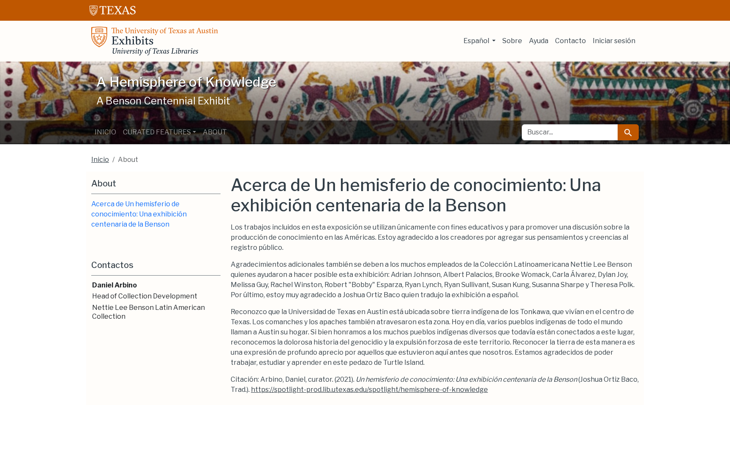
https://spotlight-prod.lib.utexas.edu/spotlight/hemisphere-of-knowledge (369, 390)
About (215, 132)
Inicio (105, 132)
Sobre (512, 41)
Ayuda (538, 41)
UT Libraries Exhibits (154, 41)
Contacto (570, 41)
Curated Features (157, 132)
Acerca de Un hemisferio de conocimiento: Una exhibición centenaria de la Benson (139, 214)
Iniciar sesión (614, 41)
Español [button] (476, 41)
